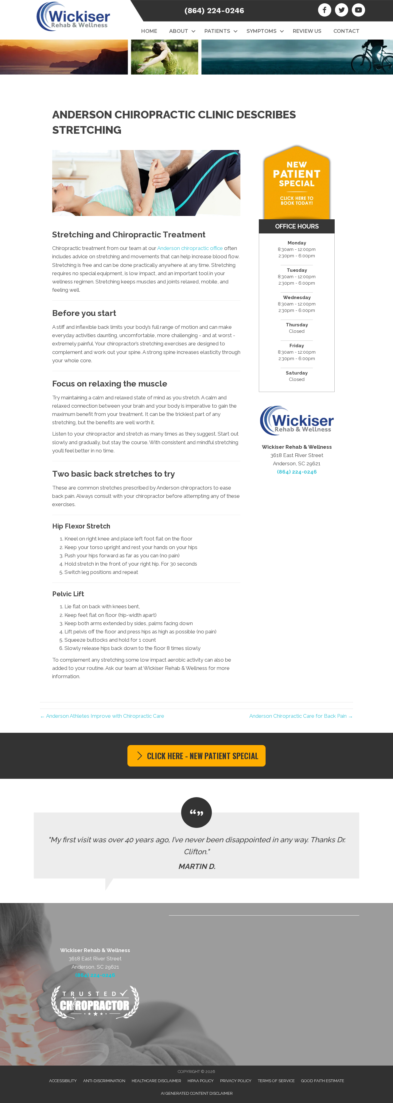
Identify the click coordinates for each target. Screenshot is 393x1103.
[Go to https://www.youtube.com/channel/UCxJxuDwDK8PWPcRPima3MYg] (358, 10)
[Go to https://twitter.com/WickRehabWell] (341, 10)
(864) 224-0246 (214, 10)
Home (149, 31)
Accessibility (63, 1080)
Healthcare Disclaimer (156, 1080)
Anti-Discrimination (104, 1080)
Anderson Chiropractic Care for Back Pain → (301, 716)
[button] (193, 31)
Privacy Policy (235, 1080)
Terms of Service (276, 1080)
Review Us (307, 31)
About (178, 31)
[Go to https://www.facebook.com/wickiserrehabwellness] (325, 10)
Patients (217, 31)
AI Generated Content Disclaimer (197, 1093)
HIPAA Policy (201, 1080)
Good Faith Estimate (322, 1080)
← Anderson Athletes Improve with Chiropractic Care (102, 716)
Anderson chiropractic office (190, 248)
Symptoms (262, 31)
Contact (346, 31)
